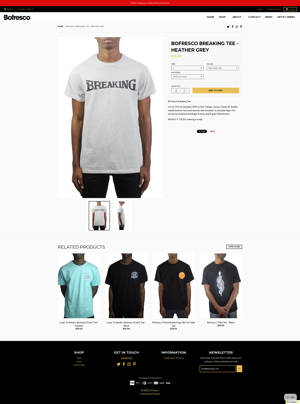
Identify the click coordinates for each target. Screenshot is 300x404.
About (236, 17)
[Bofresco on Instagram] (237, 26)
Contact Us (126, 358)
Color (210, 64)
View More (234, 247)
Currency (21, 9)
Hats (79, 361)
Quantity (175, 86)
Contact (254, 17)
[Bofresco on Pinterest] (241, 26)
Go (239, 368)
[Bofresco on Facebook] (232, 26)
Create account (274, 9)
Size (173, 64)
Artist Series (286, 17)
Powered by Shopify (150, 394)
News (268, 17)
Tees (79, 358)
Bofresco (154, 390)
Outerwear (79, 365)
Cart (292, 9)
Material (175, 73)
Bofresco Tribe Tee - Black (221, 322)
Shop (222, 17)
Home (210, 17)
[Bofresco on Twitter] (228, 26)
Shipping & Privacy (173, 358)
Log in (260, 9)
